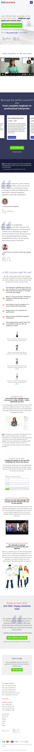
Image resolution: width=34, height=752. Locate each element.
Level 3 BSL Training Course (9, 689)
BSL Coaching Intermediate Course (10, 693)
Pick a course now (17, 147)
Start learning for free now (17, 638)
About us (4, 718)
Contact (4, 721)
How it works (5, 716)
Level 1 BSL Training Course (9, 685)
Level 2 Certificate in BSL (8, 706)
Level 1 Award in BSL (7, 704)
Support (4, 719)
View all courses (17, 152)
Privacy (4, 725)
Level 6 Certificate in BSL (8, 710)
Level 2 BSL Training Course (9, 687)
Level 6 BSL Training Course (9, 691)
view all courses (23, 32)
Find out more (17, 669)
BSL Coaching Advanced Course (10, 695)
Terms (3, 723)
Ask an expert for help (11, 32)
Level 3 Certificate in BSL (8, 708)
